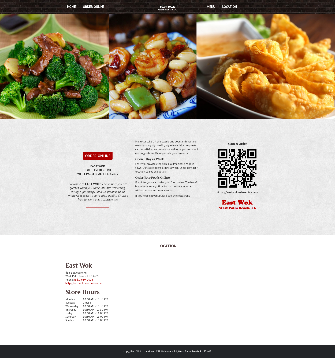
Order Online (94, 7)
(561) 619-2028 (83, 279)
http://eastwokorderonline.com (83, 283)
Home (71, 7)
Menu (211, 7)
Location (229, 7)
